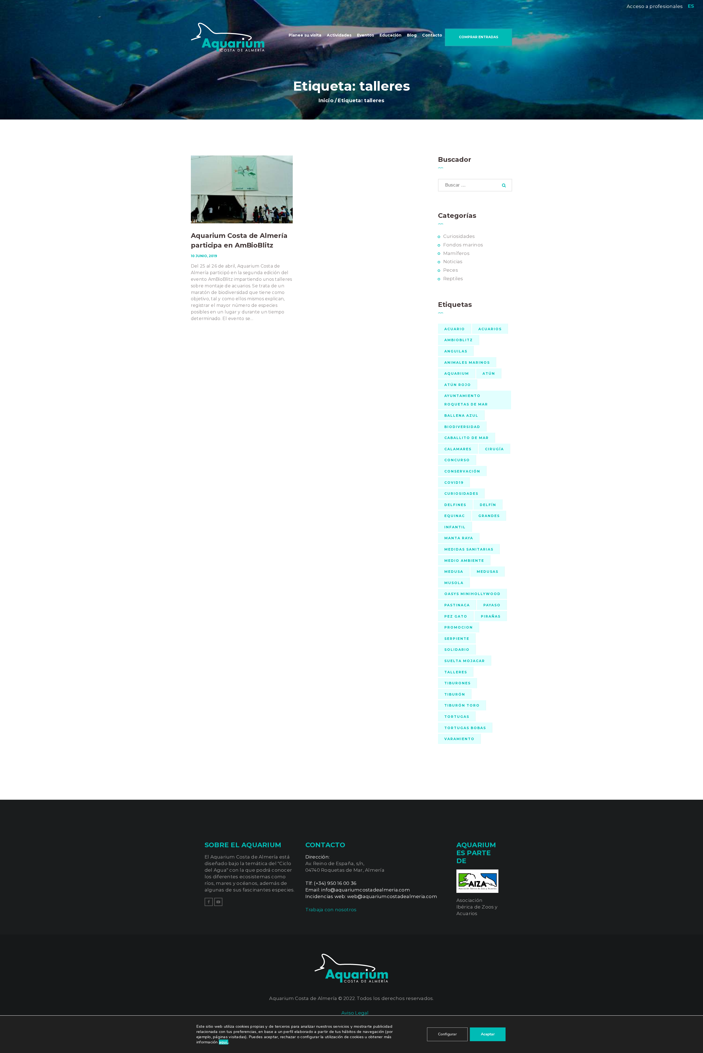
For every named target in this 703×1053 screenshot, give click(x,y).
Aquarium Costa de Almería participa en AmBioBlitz (239, 240)
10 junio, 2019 (204, 256)
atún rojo (457, 385)
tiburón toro (462, 705)
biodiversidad (462, 427)
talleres (455, 672)
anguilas (455, 351)
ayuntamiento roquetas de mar (466, 400)
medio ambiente (464, 561)
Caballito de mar (466, 438)
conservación (462, 471)
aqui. (223, 1042)
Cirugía (494, 449)
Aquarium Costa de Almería (303, 998)
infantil (455, 527)
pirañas (491, 616)
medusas (487, 571)
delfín (488, 505)
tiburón (454, 694)
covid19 (454, 482)
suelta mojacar (464, 661)
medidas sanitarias (468, 549)
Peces (450, 270)
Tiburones (457, 683)
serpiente (456, 639)
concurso (457, 460)
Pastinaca (457, 605)
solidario (457, 650)
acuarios (490, 329)
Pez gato (455, 616)
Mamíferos (456, 253)
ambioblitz (458, 340)
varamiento (459, 739)
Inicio (326, 100)
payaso (492, 605)
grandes (489, 516)
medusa (453, 571)
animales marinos (467, 362)
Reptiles (453, 278)
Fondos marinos (463, 245)
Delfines (455, 505)
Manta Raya (458, 538)
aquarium (456, 373)
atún (488, 373)
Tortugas (456, 717)
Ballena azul (461, 415)
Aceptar (488, 1034)
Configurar (447, 1034)
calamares (458, 449)
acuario (454, 329)
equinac (454, 516)
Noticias (453, 261)
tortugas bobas (465, 728)
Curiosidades (459, 236)
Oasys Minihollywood (472, 594)
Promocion (458, 627)
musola (454, 583)
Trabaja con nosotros (331, 909)
